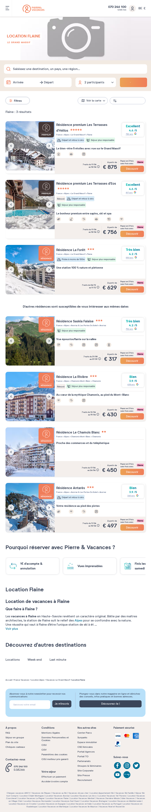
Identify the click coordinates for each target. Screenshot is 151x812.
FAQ (8, 732)
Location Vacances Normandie (37, 801)
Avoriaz (102, 325)
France (59, 134)
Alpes (78, 620)
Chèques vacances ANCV (18, 793)
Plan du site (12, 742)
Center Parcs (84, 732)
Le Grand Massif (18, 42)
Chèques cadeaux (15, 747)
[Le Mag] (126, 774)
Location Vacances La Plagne (31, 798)
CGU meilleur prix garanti (54, 759)
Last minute (58, 660)
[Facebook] (117, 765)
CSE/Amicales (85, 747)
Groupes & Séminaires (89, 766)
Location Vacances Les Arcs (84, 795)
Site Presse (83, 775)
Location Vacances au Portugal (107, 804)
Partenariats (84, 761)
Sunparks (82, 737)
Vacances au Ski (59, 793)
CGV (44, 749)
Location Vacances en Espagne (51, 804)
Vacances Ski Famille (124, 793)
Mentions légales (50, 732)
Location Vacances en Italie (79, 804)
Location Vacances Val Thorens (112, 795)
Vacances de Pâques (41, 793)
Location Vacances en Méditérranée (125, 801)
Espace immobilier (87, 742)
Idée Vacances (128, 798)
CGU (44, 745)
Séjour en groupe (15, 737)
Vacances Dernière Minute (108, 798)
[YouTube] (117, 774)
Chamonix (96, 381)
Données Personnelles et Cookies (55, 739)
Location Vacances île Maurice (83, 806)
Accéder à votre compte (54, 781)
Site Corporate (85, 770)
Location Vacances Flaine (57, 798)
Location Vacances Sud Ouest (66, 801)
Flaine (89, 134)
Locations (13, 660)
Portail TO (82, 756)
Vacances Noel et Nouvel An (112, 806)
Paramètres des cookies (54, 754)
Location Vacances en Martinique (53, 806)
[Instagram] (126, 765)
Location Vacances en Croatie (22, 804)
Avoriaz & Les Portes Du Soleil (84, 325)
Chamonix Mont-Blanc (80, 381)
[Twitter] (136, 765)
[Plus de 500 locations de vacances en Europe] (33, 8)
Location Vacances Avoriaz (57, 795)
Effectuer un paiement (53, 776)
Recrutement (84, 780)
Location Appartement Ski (102, 793)
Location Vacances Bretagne (94, 801)
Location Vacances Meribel (82, 798)
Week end (35, 660)
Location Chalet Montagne (32, 795)
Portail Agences (86, 751)
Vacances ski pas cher (78, 793)
